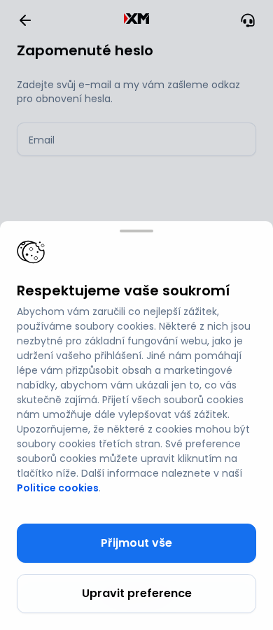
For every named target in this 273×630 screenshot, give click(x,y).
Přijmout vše (136, 543)
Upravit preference (137, 593)
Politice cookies (58, 488)
